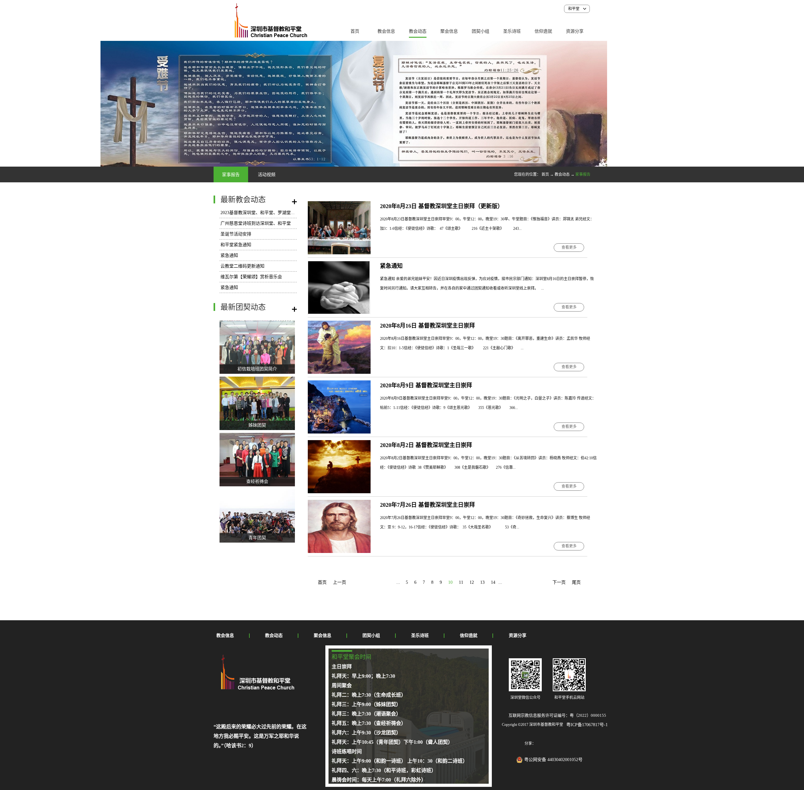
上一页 (339, 582)
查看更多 (569, 247)
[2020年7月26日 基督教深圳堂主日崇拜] (339, 503)
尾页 (576, 582)
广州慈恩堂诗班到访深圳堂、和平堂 (255, 223)
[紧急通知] (339, 264)
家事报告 (582, 174)
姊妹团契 (257, 425)
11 (461, 582)
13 (482, 582)
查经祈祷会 (257, 481)
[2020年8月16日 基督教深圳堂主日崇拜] (339, 324)
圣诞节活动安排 (235, 234)
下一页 (559, 582)
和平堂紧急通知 (235, 244)
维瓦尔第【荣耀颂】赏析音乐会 (251, 276)
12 (472, 582)
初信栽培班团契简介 (257, 369)
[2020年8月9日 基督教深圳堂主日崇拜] (339, 384)
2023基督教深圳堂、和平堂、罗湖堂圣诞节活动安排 (271, 212)
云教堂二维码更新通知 (242, 266)
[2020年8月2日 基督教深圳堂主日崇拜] (339, 443)
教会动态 (562, 174)
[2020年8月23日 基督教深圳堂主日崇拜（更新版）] (339, 204)
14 (493, 582)
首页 (354, 31)
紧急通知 (229, 255)
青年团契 (257, 537)
